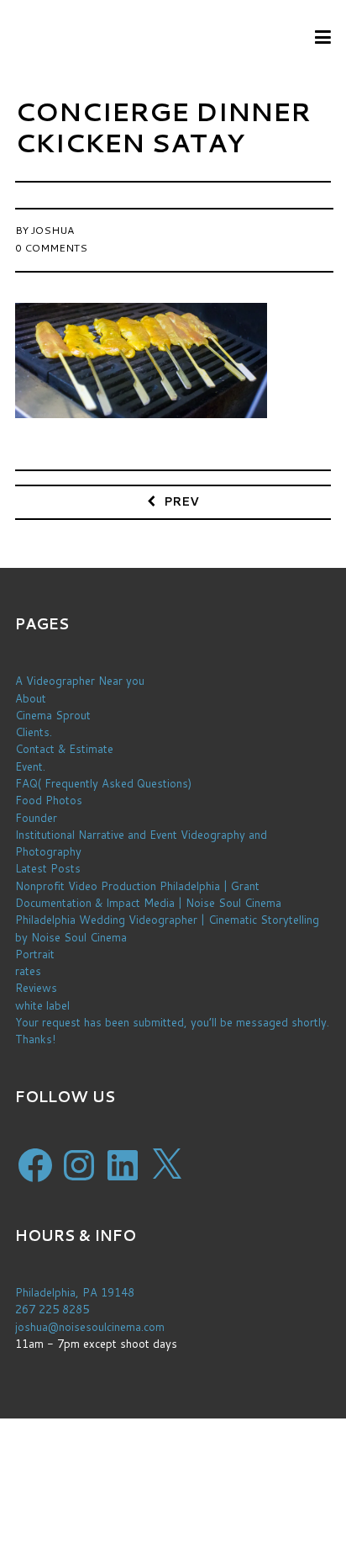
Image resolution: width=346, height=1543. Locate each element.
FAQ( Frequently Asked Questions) (103, 783)
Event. (30, 766)
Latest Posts (48, 868)
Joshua (52, 230)
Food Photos (48, 800)
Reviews (36, 987)
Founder (36, 817)
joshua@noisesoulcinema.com (90, 1326)
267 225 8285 (52, 1309)
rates (28, 970)
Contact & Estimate (64, 748)
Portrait (35, 954)
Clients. (33, 732)
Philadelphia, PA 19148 (74, 1292)
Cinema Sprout (53, 715)
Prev (181, 501)
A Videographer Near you (79, 680)
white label (42, 1005)
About (30, 698)
